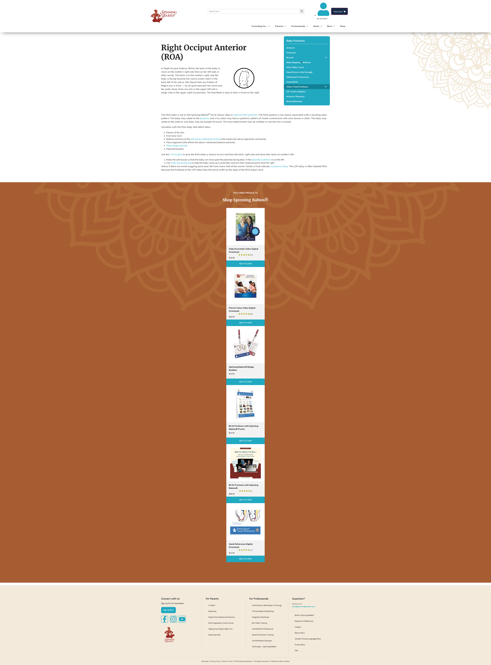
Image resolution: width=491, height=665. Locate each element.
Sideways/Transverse (297, 77)
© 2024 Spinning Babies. (243, 661)
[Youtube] (182, 619)
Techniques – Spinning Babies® (264, 647)
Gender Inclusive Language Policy (308, 639)
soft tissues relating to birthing (205, 139)
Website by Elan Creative (280, 661)
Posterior (291, 52)
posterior (204, 118)
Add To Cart (245, 264)
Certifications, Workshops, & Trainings (267, 605)
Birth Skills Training (259, 623)
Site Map (205, 661)
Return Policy (300, 633)
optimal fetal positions (245, 114)
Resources (212, 611)
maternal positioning (181, 162)
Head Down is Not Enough (299, 72)
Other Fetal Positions (297, 86)
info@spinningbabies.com (303, 606)
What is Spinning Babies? (304, 615)
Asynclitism (292, 82)
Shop (342, 26)
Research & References (304, 621)
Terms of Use (227, 661)
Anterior (290, 47)
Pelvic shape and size (176, 145)
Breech (290, 57)
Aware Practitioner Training (263, 635)
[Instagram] (173, 619)
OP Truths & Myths (295, 91)
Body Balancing (294, 101)
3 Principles (176, 154)
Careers (298, 627)
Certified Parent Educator (262, 641)
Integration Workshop (260, 617)
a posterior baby (279, 166)
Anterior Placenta (295, 96)
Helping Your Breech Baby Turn (220, 629)
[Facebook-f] (164, 619)
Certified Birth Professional (262, 629)
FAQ (296, 651)
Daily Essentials (214, 635)
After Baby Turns (295, 67)
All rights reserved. (262, 661)
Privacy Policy (300, 645)
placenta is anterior (261, 159)
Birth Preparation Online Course (220, 623)
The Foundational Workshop (263, 611)
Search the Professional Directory (221, 617)
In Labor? (212, 605)
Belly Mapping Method (298, 62)
